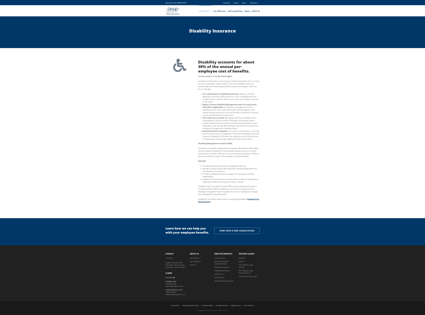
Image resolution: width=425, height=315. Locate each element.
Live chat (169, 278)
